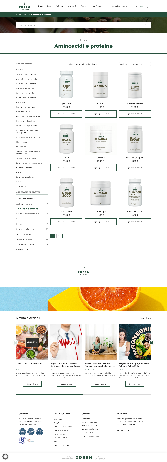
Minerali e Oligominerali (27, 126)
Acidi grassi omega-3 (25, 199)
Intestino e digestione (26, 121)
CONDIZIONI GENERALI (64, 427)
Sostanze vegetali (24, 168)
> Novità (20, 70)
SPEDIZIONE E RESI (62, 445)
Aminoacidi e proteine (27, 209)
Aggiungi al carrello (66, 114)
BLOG (56, 423)
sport (18, 172)
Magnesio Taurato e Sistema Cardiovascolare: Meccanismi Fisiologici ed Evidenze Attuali (65, 364)
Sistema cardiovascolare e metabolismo (28, 152)
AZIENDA (58, 419)
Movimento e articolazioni (28, 137)
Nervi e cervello (23, 142)
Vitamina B (21, 186)
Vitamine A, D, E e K (25, 244)
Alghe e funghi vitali (25, 204)
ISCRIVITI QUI (123, 430)
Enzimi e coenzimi (24, 219)
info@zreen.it (93, 429)
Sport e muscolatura (25, 177)
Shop (40, 6)
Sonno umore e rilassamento (29, 163)
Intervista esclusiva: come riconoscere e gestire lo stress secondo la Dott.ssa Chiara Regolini (99, 364)
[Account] (136, 6)
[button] (5, 456)
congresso (20, 102)
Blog (49, 6)
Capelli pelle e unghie (26, 98)
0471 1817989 (90, 433)
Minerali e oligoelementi (27, 229)
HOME (19, 15)
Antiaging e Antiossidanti (27, 79)
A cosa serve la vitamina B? (29, 363)
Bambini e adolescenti (26, 84)
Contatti (72, 6)
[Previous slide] (15, 342)
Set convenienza (23, 234)
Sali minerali (21, 146)
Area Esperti (96, 6)
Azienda (59, 6)
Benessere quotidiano (26, 93)
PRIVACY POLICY (61, 438)
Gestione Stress (23, 112)
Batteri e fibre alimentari (27, 213)
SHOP (56, 441)
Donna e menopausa (25, 107)
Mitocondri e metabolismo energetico (28, 131)
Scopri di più (145, 318)
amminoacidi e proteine (27, 74)
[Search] (146, 6)
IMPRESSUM (59, 434)
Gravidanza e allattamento (28, 116)
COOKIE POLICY (61, 430)
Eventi (83, 6)
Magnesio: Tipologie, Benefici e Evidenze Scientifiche (134, 364)
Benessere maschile (25, 88)
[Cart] (141, 6)
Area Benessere (119, 6)
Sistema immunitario (26, 158)
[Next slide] (151, 342)
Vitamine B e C (23, 250)
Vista (18, 182)
